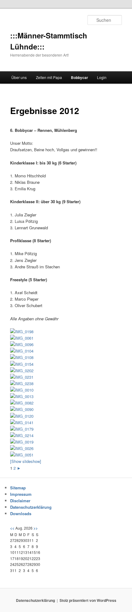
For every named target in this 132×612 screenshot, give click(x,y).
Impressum (21, 494)
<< (12, 528)
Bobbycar (79, 77)
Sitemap (18, 488)
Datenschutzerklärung (31, 507)
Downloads (20, 513)
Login (102, 77)
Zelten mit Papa (49, 77)
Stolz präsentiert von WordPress (88, 600)
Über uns (19, 77)
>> (35, 528)
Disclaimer (20, 500)
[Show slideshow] (25, 461)
